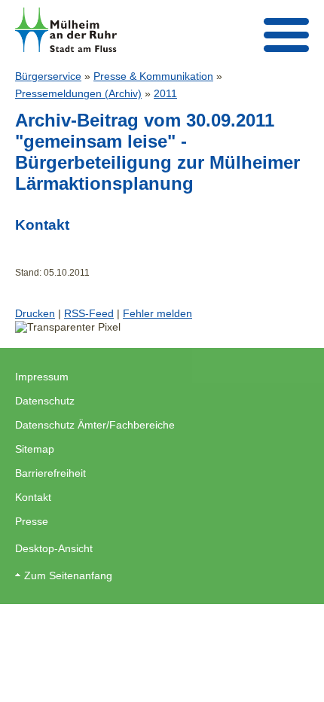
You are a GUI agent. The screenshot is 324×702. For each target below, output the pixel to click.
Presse (31, 521)
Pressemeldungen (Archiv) (78, 93)
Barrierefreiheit (50, 473)
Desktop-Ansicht (54, 548)
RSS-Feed (89, 313)
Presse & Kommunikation (153, 76)
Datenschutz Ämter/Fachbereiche (95, 425)
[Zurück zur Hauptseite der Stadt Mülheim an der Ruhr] (66, 30)
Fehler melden (157, 313)
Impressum (42, 377)
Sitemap (34, 449)
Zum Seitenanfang (68, 575)
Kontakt (33, 497)
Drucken (35, 313)
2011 (165, 93)
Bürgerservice (48, 76)
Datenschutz (45, 401)
